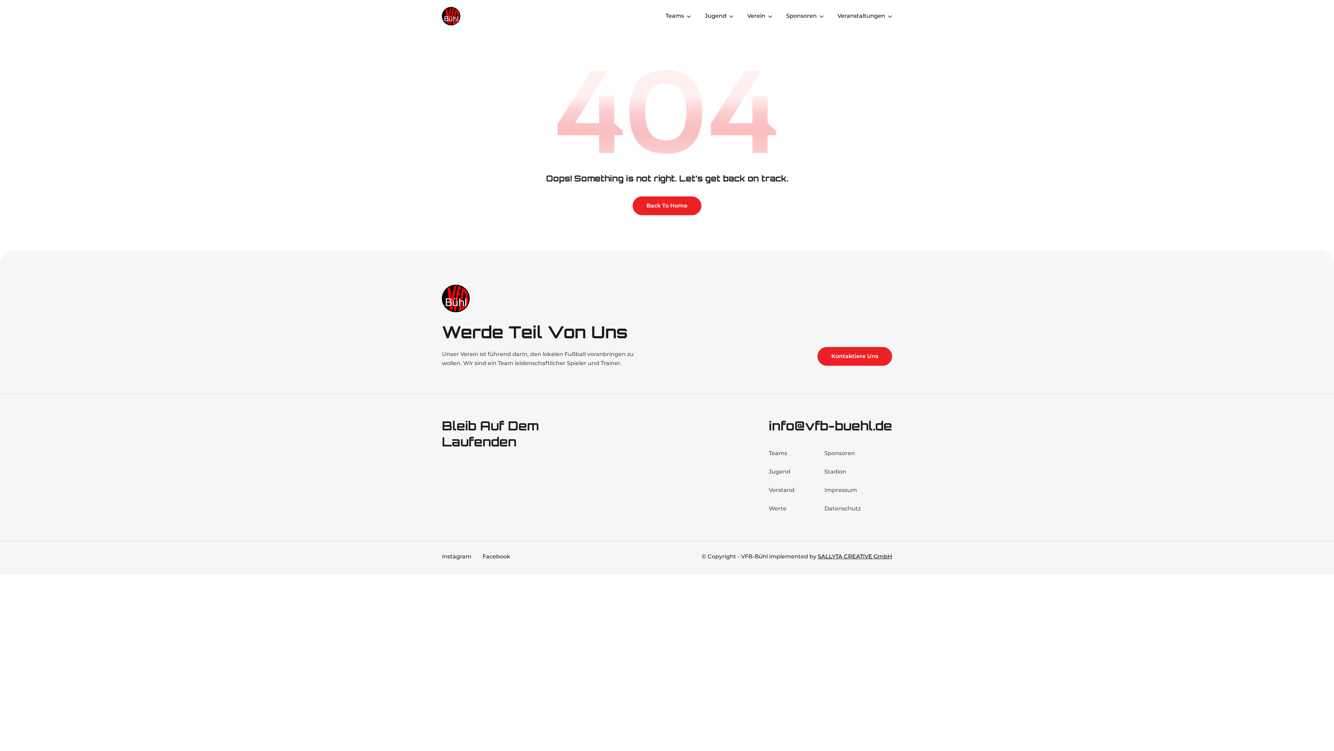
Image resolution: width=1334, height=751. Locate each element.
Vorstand (781, 490)
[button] (678, 16)
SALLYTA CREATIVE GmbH (855, 556)
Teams (778, 453)
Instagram (456, 556)
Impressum (840, 490)
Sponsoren (839, 453)
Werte (778, 508)
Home (643, 16)
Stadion (835, 471)
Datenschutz (842, 508)
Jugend (779, 471)
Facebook (496, 556)
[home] (469, 16)
